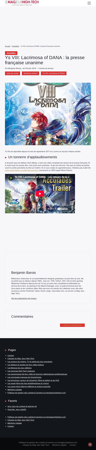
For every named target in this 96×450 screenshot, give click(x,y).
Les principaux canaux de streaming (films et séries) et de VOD (33, 380)
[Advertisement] (48, 17)
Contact (11, 355)
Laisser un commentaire (72, 325)
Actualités (11, 53)
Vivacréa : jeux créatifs (17, 409)
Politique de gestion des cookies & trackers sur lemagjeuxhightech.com (37, 393)
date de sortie (12, 73)
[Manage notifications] (90, 445)
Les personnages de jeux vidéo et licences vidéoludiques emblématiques (37, 374)
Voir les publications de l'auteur (23, 298)
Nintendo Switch (30, 73)
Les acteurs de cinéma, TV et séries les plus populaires (30, 362)
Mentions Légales (15, 390)
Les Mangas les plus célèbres (20, 368)
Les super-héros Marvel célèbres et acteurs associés (29, 386)
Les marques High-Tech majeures (21, 371)
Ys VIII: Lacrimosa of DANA (54, 73)
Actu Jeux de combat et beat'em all (22, 406)
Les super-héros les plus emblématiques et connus (28, 383)
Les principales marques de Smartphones (24, 377)
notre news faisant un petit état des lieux (21, 170)
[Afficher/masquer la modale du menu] (89, 3)
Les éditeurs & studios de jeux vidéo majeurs (26, 365)
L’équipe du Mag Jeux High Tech (21, 358)
